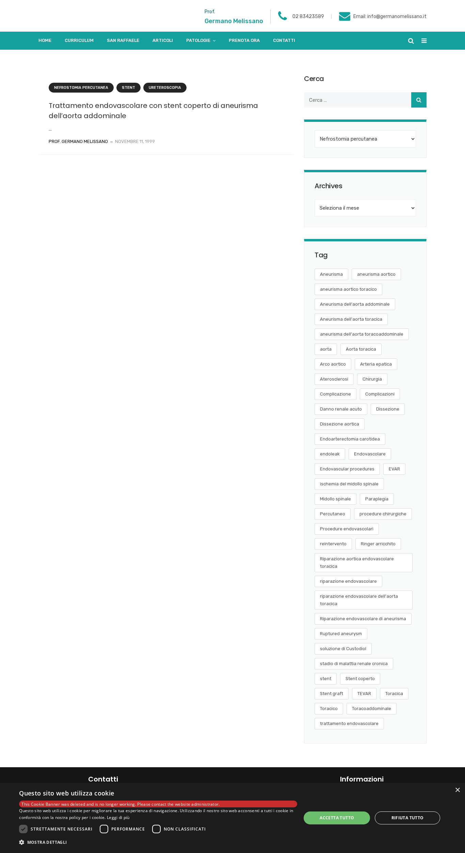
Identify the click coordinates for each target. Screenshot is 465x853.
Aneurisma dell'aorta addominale (355, 304)
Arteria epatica (376, 364)
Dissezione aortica (339, 424)
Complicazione (335, 394)
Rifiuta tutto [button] (407, 818)
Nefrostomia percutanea (81, 87)
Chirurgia (372, 379)
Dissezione (387, 409)
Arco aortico (333, 364)
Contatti (284, 40)
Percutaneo (332, 513)
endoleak (330, 453)
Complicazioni (380, 394)
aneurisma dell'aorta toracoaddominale (361, 334)
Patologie (198, 40)
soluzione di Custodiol (343, 648)
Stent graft (331, 693)
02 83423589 (308, 16)
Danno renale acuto (341, 409)
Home (44, 40)
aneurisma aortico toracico (348, 289)
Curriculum (79, 40)
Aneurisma (331, 274)
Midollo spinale (335, 498)
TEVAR (364, 693)
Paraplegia (376, 498)
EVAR (394, 468)
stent (325, 678)
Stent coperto (360, 678)
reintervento (333, 543)
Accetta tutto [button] (337, 818)
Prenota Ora (244, 40)
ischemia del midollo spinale (349, 483)
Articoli (163, 40)
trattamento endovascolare (349, 723)
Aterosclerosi (334, 379)
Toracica (394, 693)
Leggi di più (118, 817)
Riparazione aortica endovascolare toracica (357, 562)
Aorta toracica (361, 349)
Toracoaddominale (371, 708)
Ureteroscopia (165, 87)
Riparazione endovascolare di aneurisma (363, 618)
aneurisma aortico (376, 274)
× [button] (457, 790)
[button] (158, 842)
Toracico (329, 708)
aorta (326, 349)
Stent (128, 87)
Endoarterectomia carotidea (350, 438)
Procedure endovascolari (346, 528)
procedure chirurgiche (382, 513)
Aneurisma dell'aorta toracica (351, 319)
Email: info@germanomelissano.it (390, 16)
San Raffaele (123, 40)
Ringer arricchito (378, 543)
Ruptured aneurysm (341, 633)
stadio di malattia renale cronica (354, 663)
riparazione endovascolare (348, 581)
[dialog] (232, 818)
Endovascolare (370, 453)
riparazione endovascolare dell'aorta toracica (359, 600)
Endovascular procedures (347, 468)
